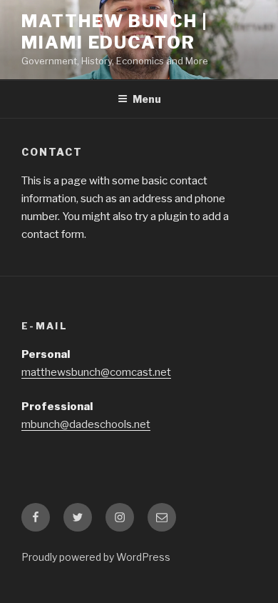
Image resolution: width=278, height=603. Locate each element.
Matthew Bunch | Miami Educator (114, 32)
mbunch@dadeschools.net (85, 424)
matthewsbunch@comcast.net (96, 372)
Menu (147, 99)
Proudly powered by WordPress (95, 557)
